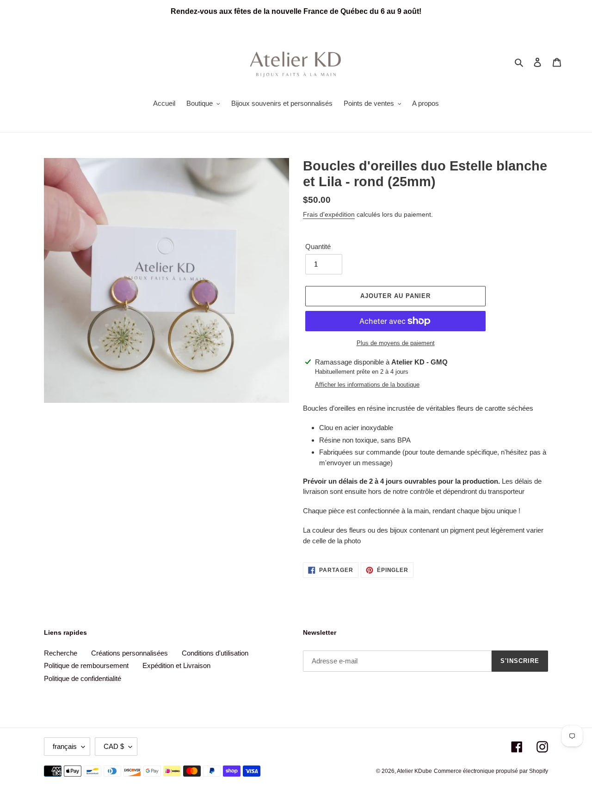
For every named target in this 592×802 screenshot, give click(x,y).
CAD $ (114, 746)
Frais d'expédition (329, 214)
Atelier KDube (414, 771)
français (65, 746)
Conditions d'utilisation (215, 653)
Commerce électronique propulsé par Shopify (491, 771)
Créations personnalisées (129, 653)
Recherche (60, 653)
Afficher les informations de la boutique (367, 384)
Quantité (318, 246)
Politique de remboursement (86, 665)
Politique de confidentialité (82, 678)
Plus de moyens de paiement (396, 343)
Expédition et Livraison (176, 665)
